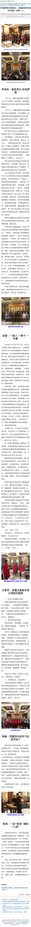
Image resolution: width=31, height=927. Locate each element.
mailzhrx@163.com (8, 923)
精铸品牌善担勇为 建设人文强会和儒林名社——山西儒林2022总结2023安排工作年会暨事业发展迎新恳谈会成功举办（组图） (16, 908)
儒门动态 (24, 3)
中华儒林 (15, 3)
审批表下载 (24, 923)
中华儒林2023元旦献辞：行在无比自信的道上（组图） (14, 912)
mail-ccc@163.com (24, 921)
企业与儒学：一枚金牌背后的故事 (10, 899)
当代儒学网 (9, 3)
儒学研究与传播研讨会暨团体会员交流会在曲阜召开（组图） (16, 901)
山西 (20, 3)
